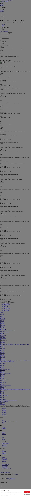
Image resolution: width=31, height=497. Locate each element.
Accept (27, 492)
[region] (15, 493)
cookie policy (6, 495)
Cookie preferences (27, 494)
